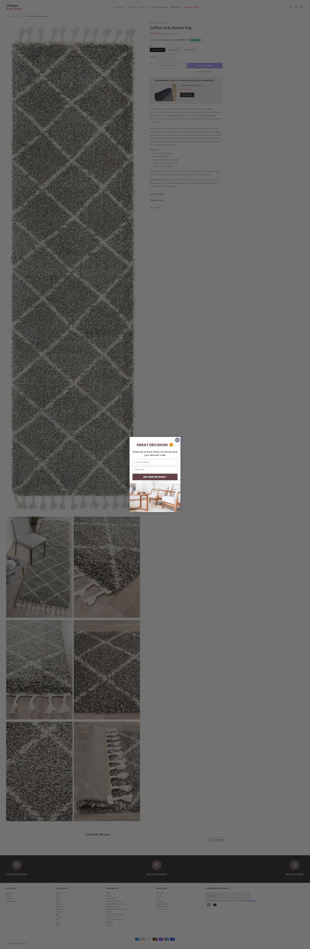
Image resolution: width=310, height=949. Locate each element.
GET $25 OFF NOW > (155, 477)
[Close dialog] (177, 440)
